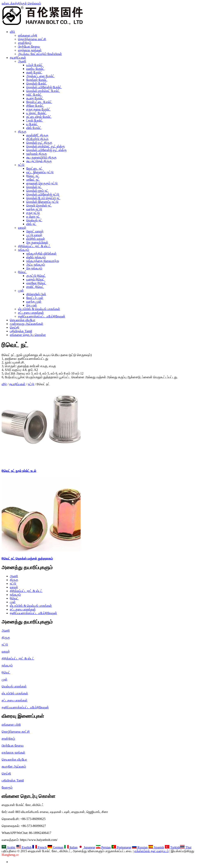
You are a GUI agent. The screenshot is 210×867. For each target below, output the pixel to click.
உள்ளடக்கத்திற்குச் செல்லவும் (21, 3)
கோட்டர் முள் (34, 298)
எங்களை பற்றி (27, 35)
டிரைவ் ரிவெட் (35, 279)
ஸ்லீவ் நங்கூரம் (36, 257)
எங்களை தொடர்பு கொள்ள (28, 335)
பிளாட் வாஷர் (34, 231)
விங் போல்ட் (33, 128)
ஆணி (22, 61)
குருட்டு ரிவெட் (36, 275)
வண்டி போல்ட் (35, 68)
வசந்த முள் (33, 301)
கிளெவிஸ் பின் (36, 294)
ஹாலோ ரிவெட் (36, 283)
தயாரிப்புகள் (18, 57)
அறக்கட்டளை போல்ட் (40, 76)
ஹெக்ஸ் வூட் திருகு (39, 142)
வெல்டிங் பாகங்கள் (14, 686)
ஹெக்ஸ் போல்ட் (36, 83)
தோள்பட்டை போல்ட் (39, 102)
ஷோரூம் (7, 787)
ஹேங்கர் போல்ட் (36, 80)
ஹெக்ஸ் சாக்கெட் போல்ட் (43, 91)
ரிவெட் (22, 272)
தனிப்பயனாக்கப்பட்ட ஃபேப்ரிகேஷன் (41, 316)
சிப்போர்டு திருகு (37, 139)
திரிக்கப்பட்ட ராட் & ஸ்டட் (34, 246)
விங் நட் (31, 224)
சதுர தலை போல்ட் (38, 109)
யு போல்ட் (32, 124)
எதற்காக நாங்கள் (30, 50)
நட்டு (21, 165)
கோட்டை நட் (34, 168)
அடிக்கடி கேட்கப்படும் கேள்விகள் (40, 54)
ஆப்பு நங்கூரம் (35, 264)
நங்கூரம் (23, 250)
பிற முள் (31, 305)
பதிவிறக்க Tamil (21, 331)
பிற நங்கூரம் (34, 268)
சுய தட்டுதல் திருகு (39, 161)
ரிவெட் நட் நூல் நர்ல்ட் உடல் (19, 471)
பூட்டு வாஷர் (34, 235)
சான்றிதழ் (24, 43)
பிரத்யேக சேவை (29, 46)
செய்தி (14, 327)
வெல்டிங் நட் (34, 220)
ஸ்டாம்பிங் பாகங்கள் (15, 693)
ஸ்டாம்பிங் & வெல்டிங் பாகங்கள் (39, 309)
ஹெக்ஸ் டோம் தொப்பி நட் (43, 198)
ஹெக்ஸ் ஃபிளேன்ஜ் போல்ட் (44, 87)
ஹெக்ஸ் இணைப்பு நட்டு (42, 202)
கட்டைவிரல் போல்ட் (38, 116)
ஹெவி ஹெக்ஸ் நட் (39, 205)
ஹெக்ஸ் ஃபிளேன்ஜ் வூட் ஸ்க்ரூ (46, 150)
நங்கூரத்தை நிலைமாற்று (42, 261)
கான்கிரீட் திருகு (37, 135)
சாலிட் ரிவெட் (35, 287)
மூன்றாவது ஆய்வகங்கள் (26, 323)
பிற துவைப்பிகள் (37, 242)
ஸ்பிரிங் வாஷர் (35, 238)
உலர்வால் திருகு (36, 153)
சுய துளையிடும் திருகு (41, 157)
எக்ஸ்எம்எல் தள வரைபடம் (151, 851)
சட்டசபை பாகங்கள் (31, 312)
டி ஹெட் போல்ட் (36, 113)
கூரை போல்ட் (34, 98)
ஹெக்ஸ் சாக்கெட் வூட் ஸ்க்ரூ (45, 146)
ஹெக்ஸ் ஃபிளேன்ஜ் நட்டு (42, 194)
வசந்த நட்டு (34, 209)
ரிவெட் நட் (32, 176)
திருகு (22, 131)
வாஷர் (22, 227)
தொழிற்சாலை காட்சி (32, 39)
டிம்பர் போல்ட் (34, 65)
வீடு (12, 31)
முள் (21, 290)
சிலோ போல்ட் (35, 105)
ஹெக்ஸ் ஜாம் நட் (37, 190)
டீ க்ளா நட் (33, 216)
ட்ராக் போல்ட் (34, 120)
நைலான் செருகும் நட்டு (42, 183)
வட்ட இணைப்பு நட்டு (40, 172)
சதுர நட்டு (33, 213)
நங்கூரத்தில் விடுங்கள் (41, 253)
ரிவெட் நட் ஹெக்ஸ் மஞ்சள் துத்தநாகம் (27, 558)
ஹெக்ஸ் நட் (34, 187)
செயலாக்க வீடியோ (22, 320)
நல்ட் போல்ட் (34, 94)
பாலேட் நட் (33, 179)
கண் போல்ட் (34, 72)
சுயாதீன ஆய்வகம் (14, 766)
